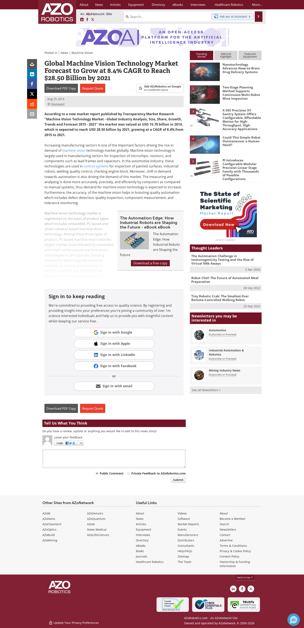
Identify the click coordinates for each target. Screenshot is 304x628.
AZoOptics (49, 529)
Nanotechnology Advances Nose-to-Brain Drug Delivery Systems (241, 68)
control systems (96, 166)
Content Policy (229, 556)
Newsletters (228, 529)
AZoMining (49, 540)
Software (184, 519)
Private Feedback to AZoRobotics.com (158, 473)
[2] (205, 94)
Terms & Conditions (233, 546)
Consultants (186, 546)
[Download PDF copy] (32, 64)
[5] (205, 167)
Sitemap (183, 556)
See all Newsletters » (206, 390)
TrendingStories (201, 55)
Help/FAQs (185, 551)
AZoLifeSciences (98, 535)
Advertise (226, 540)
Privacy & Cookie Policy (235, 551)
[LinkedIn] (32, 74)
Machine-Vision (82, 53)
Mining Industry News (224, 370)
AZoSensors (95, 513)
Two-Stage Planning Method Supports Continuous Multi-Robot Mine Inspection (241, 92)
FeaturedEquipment (250, 55)
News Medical (97, 529)
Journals (141, 556)
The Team (184, 562)
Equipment (143, 529)
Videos (182, 513)
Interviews (143, 535)
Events (182, 529)
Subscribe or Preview (222, 334)
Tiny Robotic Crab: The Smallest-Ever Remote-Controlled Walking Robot (220, 298)
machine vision (74, 150)
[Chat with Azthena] (293, 619)
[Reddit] (32, 104)
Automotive (217, 330)
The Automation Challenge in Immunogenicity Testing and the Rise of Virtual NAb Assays (222, 259)
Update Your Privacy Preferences (76, 623)
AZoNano (48, 519)
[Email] (32, 114)
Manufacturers (188, 535)
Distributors (186, 540)
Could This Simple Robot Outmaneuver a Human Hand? (242, 141)
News (64, 53)
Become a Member (233, 519)
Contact (225, 535)
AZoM (46, 513)
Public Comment (111, 473)
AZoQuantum (96, 519)
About (140, 513)
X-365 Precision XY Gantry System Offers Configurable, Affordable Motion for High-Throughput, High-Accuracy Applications (242, 119)
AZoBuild (48, 535)
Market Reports (188, 524)
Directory (142, 540)
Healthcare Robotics (150, 562)
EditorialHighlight (225, 55)
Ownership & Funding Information (235, 564)
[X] (32, 94)
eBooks (141, 546)
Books (140, 551)
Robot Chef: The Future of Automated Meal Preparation (225, 280)
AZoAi (91, 524)
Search (224, 524)
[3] (205, 117)
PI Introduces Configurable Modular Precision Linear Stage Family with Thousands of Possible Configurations (241, 169)
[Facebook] (32, 84)
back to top (244, 577)
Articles (141, 524)
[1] (205, 71)
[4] (205, 144)
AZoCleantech (51, 524)
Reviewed (58, 104)
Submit (178, 480)
